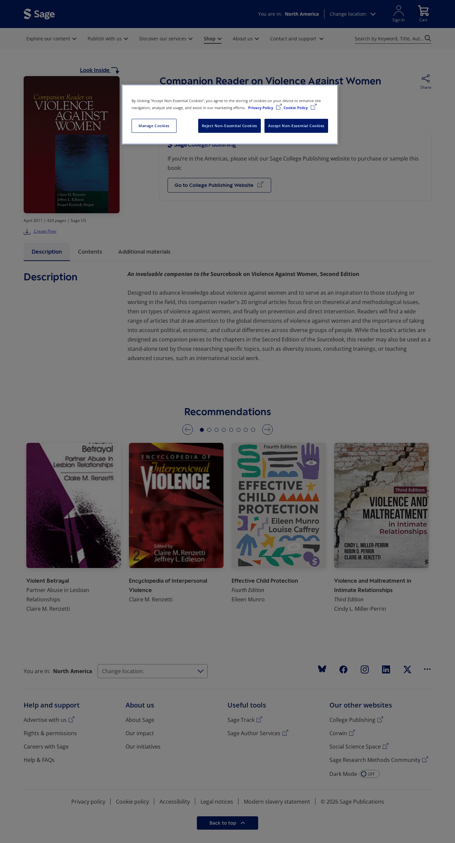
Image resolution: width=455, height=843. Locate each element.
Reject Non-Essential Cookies (229, 125)
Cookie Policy (296, 107)
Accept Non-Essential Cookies (296, 125)
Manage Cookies (154, 125)
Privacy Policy (261, 107)
